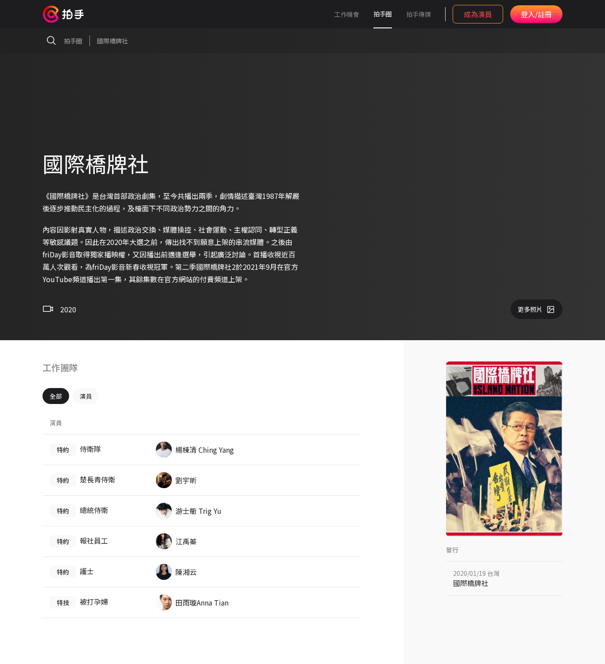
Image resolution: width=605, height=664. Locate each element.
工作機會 (346, 14)
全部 (56, 396)
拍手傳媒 (418, 14)
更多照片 (530, 309)
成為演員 (478, 14)
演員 (86, 396)
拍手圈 (382, 13)
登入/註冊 (536, 14)
